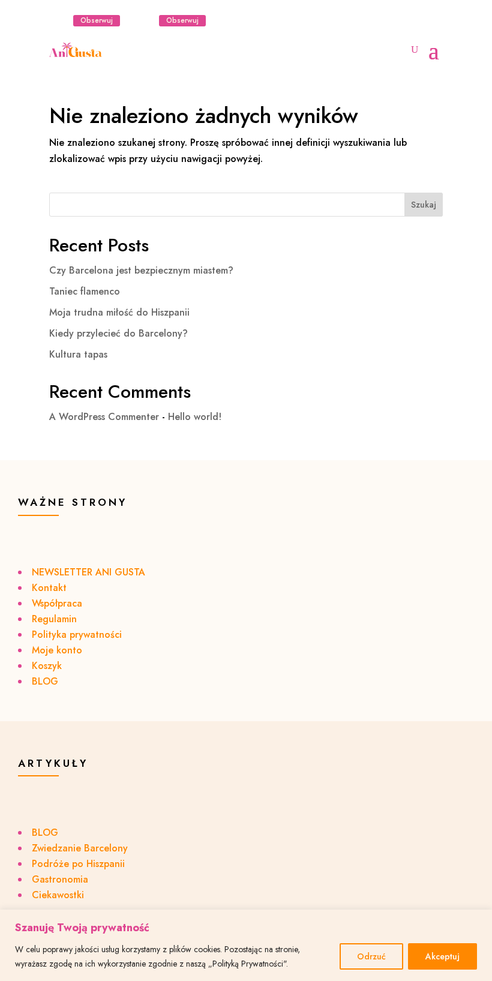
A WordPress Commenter (104, 417)
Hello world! (194, 417)
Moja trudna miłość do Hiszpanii (119, 312)
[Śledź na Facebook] (144, 20)
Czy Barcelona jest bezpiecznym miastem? (141, 270)
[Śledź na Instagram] (58, 20)
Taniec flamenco (84, 291)
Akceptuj (442, 956)
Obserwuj (96, 20)
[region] (246, 945)
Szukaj (423, 205)
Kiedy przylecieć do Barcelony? (118, 333)
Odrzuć (371, 956)
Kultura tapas (78, 354)
